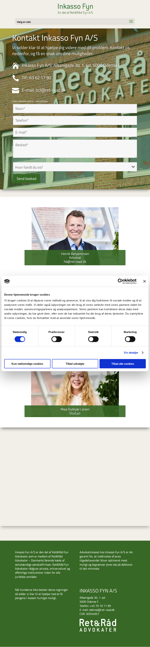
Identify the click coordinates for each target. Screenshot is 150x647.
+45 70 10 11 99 (100, 606)
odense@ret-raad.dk (102, 610)
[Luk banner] (144, 281)
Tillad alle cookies (122, 363)
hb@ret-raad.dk (75, 261)
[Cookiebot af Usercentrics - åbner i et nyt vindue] (120, 281)
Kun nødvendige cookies (27, 363)
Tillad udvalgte (75, 363)
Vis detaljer (131, 352)
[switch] (56, 339)
